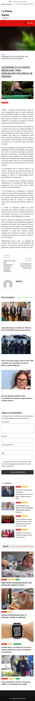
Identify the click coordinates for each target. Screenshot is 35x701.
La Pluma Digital (6, 13)
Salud (17, 579)
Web (2, 453)
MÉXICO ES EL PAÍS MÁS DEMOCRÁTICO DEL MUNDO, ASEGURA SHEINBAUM (9, 266)
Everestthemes (21, 698)
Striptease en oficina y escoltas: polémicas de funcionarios (24, 535)
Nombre (4, 436)
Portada (5, 102)
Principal (11, 579)
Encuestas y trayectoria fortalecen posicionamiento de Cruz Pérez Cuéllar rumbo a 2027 (24, 494)
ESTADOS (18, 486)
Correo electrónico (7, 445)
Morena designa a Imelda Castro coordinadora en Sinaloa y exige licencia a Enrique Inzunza (16, 398)
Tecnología (17, 644)
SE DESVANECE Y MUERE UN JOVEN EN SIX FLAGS (26, 266)
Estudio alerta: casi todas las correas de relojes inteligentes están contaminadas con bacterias (16, 649)
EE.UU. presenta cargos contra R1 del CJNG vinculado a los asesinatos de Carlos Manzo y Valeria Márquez (17, 363)
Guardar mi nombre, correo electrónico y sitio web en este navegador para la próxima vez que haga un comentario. (16, 464)
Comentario (5, 422)
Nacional (4, 678)
